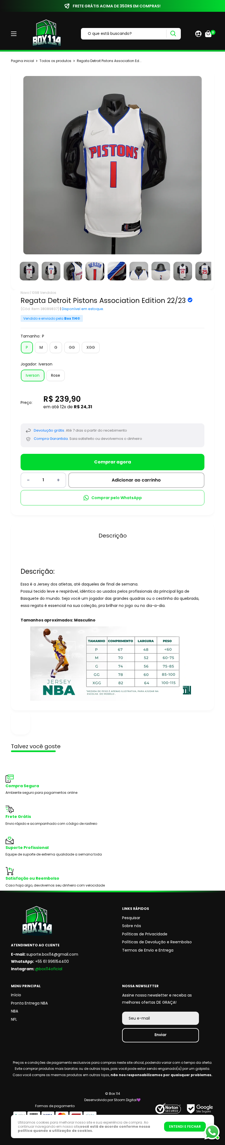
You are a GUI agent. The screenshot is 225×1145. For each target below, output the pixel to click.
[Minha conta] (198, 34)
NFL (14, 1019)
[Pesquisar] (173, 34)
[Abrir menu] (13, 34)
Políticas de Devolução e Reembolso (157, 942)
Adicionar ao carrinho (136, 480)
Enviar (160, 1034)
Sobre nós (131, 926)
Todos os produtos (55, 60)
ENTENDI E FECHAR (185, 1126)
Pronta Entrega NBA (29, 1003)
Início (16, 995)
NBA (14, 1011)
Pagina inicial (22, 60)
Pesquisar (131, 918)
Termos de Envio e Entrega (147, 950)
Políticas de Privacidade (144, 934)
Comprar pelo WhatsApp (116, 497)
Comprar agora (112, 462)
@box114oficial (48, 969)
